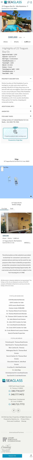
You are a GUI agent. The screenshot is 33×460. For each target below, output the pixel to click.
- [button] (2, 170)
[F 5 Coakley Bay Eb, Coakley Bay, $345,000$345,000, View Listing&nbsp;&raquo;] (9, 179)
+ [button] (2, 168)
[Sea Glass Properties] (13, 3)
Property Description (10, 79)
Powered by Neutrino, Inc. (11, 419)
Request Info (12, 456)
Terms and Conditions (13, 421)
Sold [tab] (11, 209)
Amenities (5, 111)
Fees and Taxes (7, 116)
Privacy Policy (25, 419)
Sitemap (23, 421)
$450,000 (6, 236)
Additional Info (8, 106)
